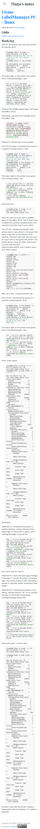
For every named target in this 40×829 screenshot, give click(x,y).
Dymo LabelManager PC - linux (19, 17)
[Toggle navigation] (5, 4)
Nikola (14, 827)
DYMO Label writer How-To (13, 36)
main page (20, 27)
